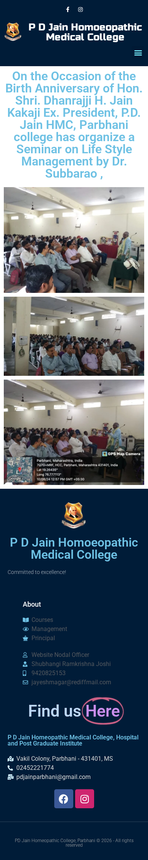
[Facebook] (63, 798)
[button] (138, 52)
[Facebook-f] (68, 9)
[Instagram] (80, 9)
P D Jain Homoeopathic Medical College (85, 32)
